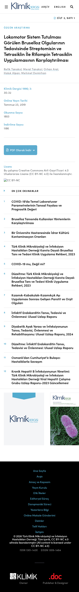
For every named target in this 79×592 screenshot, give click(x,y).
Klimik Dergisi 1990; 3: (18, 88)
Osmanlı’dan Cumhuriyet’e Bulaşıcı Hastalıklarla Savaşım (36, 359)
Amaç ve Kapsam (39, 482)
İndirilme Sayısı (14, 124)
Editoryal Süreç (39, 498)
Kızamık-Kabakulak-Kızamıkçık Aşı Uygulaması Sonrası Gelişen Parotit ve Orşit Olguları (42, 299)
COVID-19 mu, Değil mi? (28, 264)
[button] (72, 6)
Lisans (8, 166)
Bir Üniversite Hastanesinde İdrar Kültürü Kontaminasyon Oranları (40, 234)
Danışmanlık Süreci (39, 504)
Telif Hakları (39, 526)
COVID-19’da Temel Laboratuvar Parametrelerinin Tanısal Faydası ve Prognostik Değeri (37, 205)
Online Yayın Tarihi (15, 100)
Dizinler (39, 521)
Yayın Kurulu (39, 487)
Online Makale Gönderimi (39, 515)
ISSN (23, 550)
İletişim (39, 532)
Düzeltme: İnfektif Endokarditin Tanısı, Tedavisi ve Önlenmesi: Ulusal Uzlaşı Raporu (42, 346)
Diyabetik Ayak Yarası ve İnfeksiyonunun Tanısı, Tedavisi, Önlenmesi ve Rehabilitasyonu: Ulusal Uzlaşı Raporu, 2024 (42, 330)
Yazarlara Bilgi (39, 510)
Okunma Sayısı (13, 112)
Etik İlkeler (39, 493)
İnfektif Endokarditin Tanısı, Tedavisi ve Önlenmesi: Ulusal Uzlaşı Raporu (39, 314)
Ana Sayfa (39, 471)
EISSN (44, 550)
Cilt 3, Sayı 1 (65, 17)
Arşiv (45, 6)
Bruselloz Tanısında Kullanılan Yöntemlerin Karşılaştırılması (41, 221)
